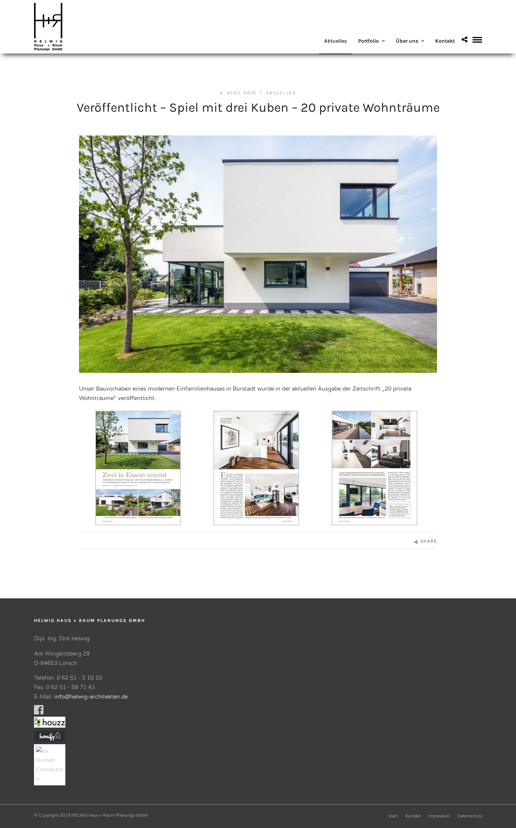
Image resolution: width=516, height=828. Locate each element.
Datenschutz (469, 816)
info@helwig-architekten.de (91, 696)
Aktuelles (335, 41)
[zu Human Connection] (51, 779)
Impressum (439, 816)
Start (393, 816)
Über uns (407, 41)
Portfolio (368, 41)
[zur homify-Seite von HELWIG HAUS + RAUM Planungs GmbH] (49, 739)
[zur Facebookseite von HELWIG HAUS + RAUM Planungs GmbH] (38, 711)
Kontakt (445, 41)
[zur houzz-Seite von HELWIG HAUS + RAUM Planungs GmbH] (51, 725)
